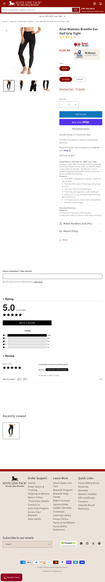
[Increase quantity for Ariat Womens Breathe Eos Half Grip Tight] (75, 104)
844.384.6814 (88, 8)
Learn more (38, 282)
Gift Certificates (86, 498)
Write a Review (27, 323)
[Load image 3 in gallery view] (33, 85)
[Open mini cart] (101, 3)
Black (64, 68)
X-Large (65, 79)
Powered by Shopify (60, 567)
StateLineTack (48, 567)
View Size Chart (66, 89)
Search (32, 483)
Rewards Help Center (60, 495)
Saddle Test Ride (62, 508)
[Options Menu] (100, 379)
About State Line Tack (62, 484)
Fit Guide (80, 89)
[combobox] (40, 10)
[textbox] (52, 276)
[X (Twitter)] (93, 543)
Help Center (34, 519)
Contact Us (34, 505)
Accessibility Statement (60, 528)
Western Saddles (87, 494)
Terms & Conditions (64, 522)
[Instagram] (87, 543)
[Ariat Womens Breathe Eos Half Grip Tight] (11, 431)
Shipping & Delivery (38, 493)
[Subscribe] (49, 544)
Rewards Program (63, 490)
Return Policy (35, 497)
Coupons (83, 501)
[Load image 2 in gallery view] (21, 85)
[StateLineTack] (25, 3)
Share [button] (65, 240)
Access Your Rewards (34, 513)
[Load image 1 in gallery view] (8, 85)
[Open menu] (4, 3)
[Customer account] (95, 3)
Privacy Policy (60, 519)
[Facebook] (81, 543)
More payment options (80, 128)
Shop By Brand (86, 505)
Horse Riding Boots (89, 483)
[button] (80, 223)
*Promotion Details (38, 501)
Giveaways (59, 511)
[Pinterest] (99, 543)
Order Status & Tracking (36, 488)
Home (5, 21)
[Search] (75, 10)
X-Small (79, 79)
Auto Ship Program (38, 508)
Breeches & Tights (25, 21)
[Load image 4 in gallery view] (46, 85)
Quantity (62, 99)
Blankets (83, 490)
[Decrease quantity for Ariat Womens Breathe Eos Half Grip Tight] (62, 104)
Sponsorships (60, 504)
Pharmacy (83, 508)
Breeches (83, 486)
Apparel (13, 21)
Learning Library (62, 515)
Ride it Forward (61, 500)
